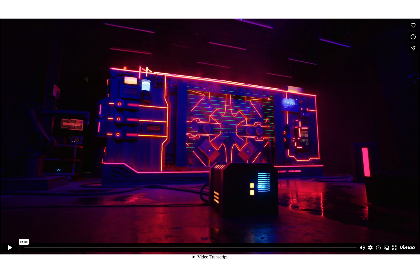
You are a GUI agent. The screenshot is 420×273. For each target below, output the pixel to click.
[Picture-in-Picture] (386, 247)
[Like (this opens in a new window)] (413, 25)
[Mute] (362, 247)
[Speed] (378, 247)
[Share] (413, 48)
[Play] (10, 247)
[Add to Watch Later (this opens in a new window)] (413, 36)
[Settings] (370, 247)
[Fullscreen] (394, 247)
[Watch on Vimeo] (407, 247)
